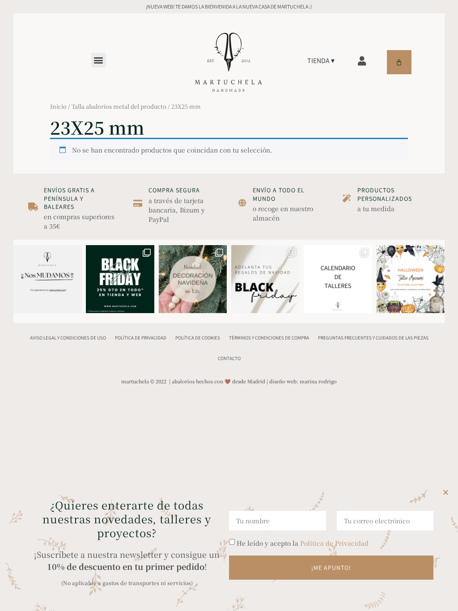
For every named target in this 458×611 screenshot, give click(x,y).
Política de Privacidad (334, 543)
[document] (229, 305)
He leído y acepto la (303, 543)
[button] (445, 492)
